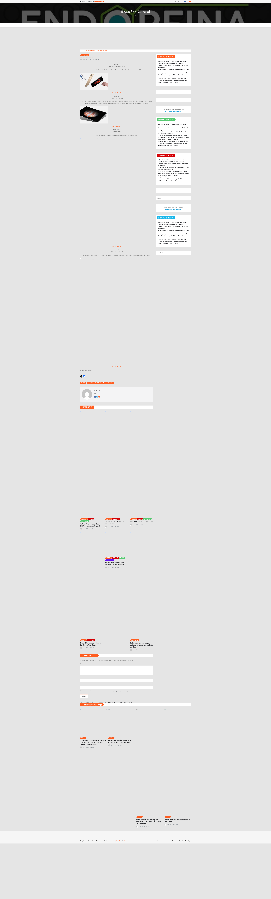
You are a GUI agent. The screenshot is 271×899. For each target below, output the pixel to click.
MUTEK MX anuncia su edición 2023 (141, 522)
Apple (83, 382)
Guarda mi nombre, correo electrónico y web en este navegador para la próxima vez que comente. (108, 691)
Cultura (96, 25)
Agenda (113, 25)
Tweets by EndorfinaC (162, 100)
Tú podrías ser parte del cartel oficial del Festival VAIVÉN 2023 (115, 564)
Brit (83, 529)
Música (83, 25)
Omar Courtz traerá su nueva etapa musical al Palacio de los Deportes (119, 741)
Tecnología (122, 25)
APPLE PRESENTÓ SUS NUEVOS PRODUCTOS (96, 50)
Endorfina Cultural (135, 12)
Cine (89, 25)
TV (105, 382)
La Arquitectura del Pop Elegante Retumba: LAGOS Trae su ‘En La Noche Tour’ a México (148, 822)
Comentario (83, 664)
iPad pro (91, 382)
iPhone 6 (99, 382)
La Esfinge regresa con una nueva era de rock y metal (172, 73)
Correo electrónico (85, 684)
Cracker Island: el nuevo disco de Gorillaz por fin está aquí (90, 644)
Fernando (85, 59)
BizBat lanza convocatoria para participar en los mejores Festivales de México (141, 645)
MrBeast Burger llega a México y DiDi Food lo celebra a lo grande (90, 525)
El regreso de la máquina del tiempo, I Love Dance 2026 (173, 78)
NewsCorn (119, 841)
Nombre (82, 677)
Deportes (105, 25)
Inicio (82, 50)
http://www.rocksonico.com (173, 111)
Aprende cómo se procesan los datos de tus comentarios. (119, 702)
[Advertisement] (135, 37)
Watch (111, 382)
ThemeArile (127, 841)
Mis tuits (159, 198)
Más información (116, 92)
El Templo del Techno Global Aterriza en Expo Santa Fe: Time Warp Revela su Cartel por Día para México (93, 742)
